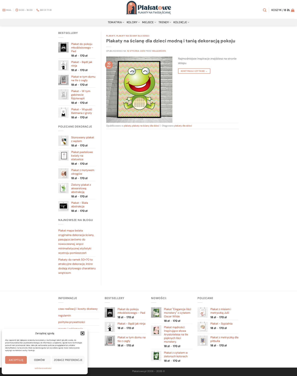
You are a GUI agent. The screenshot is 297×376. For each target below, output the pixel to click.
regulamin (64, 315)
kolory (132, 22)
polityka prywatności (43, 368)
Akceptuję (16, 360)
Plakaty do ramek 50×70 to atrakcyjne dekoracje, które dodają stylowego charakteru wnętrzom (77, 266)
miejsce (148, 22)
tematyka (115, 22)
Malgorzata (159, 51)
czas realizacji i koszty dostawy (78, 309)
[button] (82, 333)
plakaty (110, 36)
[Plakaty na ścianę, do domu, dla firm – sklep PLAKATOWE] (148, 9)
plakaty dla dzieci (183, 125)
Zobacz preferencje (68, 360)
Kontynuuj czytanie (194, 71)
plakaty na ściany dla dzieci (132, 36)
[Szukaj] (264, 10)
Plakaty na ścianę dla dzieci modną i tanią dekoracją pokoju (170, 41)
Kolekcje (180, 22)
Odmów (39, 360)
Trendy (163, 22)
